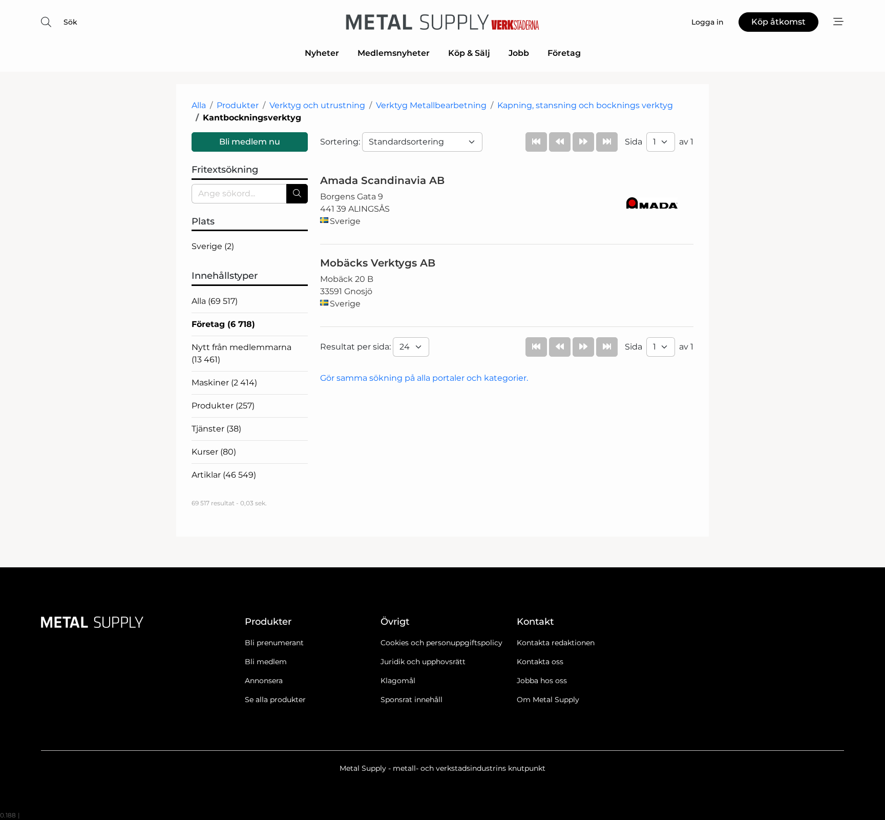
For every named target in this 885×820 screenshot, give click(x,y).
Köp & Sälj (469, 53)
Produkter (238, 105)
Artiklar (224, 475)
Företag (564, 53)
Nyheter (322, 53)
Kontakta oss (540, 661)
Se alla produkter (275, 699)
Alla (199, 105)
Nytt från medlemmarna (241, 353)
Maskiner (224, 382)
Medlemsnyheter (393, 53)
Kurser (214, 452)
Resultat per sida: (356, 347)
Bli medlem (266, 661)
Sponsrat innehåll (411, 699)
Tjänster (216, 429)
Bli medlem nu (249, 142)
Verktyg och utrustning (317, 105)
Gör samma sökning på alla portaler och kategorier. (424, 378)
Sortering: (341, 142)
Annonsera (264, 680)
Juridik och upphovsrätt (423, 661)
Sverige (213, 246)
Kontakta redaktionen (556, 642)
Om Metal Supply (548, 699)
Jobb (519, 53)
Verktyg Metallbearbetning (431, 105)
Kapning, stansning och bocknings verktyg (585, 105)
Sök (70, 22)
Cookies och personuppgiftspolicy (441, 642)
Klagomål (398, 680)
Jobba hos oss (542, 680)
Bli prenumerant (274, 642)
